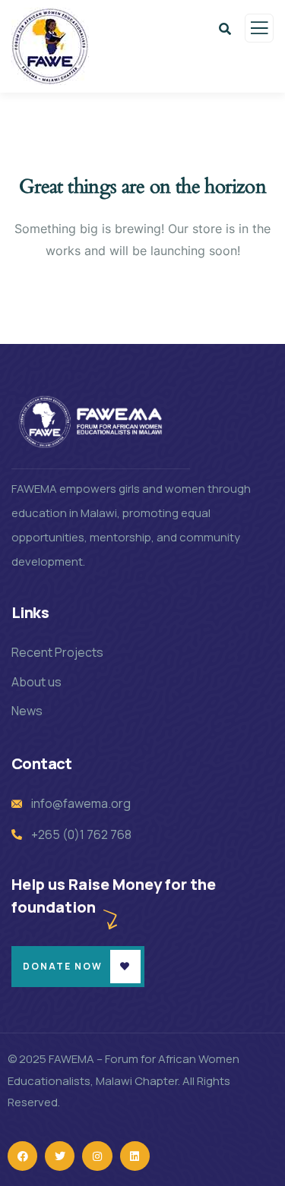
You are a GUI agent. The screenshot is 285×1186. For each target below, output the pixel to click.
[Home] (92, 421)
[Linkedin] (135, 1156)
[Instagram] (97, 1156)
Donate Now (63, 966)
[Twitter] (59, 1156)
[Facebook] (22, 1156)
